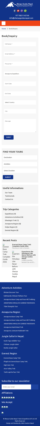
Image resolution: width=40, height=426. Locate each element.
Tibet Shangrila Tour (11, 306)
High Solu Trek (9, 365)
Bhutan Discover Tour (11, 292)
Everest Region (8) (11, 230)
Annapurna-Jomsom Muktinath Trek (16, 331)
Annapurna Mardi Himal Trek (13, 327)
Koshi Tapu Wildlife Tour (12, 341)
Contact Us (9, 199)
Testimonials (9, 196)
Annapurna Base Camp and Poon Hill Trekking (19, 299)
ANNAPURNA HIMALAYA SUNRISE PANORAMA (19, 303)
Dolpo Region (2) (11, 227)
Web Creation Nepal (27, 423)
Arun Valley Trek (9, 368)
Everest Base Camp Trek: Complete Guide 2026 (21, 245)
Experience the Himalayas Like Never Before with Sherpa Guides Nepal (29, 255)
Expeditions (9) (10, 214)
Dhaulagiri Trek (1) (12, 220)
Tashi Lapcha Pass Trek (12, 372)
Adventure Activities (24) (14, 217)
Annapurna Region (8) (13, 224)
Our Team (8, 193)
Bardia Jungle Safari (10, 348)
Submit (8, 177)
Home (4, 29)
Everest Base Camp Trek (12, 358)
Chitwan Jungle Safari (11, 344)
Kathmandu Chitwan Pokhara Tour (15, 296)
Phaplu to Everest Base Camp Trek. (16, 361)
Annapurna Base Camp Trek (13, 316)
